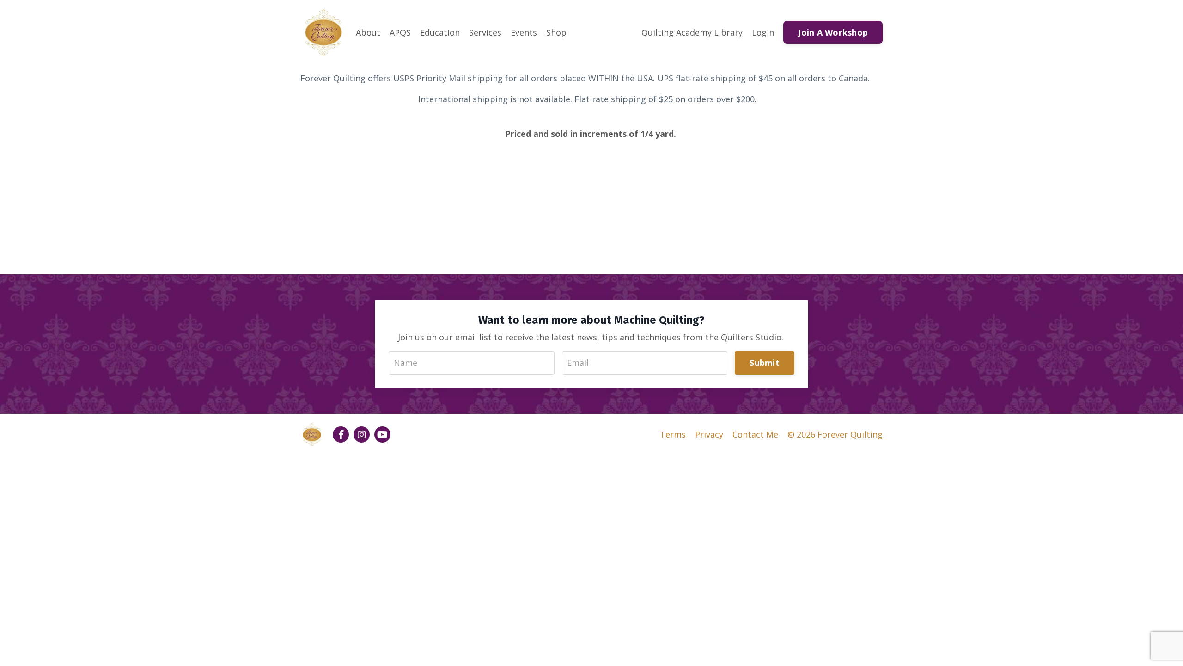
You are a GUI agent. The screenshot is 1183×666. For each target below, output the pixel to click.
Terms (673, 434)
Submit (765, 362)
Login (763, 32)
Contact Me (755, 434)
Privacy (709, 434)
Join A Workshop (833, 32)
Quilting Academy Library (692, 32)
